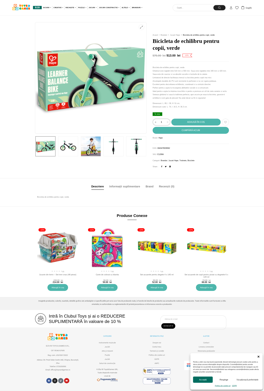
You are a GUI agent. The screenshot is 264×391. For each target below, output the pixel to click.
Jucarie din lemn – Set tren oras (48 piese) (57, 274)
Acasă (155, 35)
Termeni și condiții (157, 351)
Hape (161, 138)
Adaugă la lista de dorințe (225, 122)
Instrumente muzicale (107, 343)
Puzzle (107, 355)
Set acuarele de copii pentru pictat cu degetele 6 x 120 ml (206, 275)
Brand (149, 186)
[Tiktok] (60, 380)
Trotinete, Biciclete (186, 160)
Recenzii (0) (166, 186)
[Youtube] (66, 380)
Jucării (107, 347)
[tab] (97, 187)
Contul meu (156, 347)
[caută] (219, 7)
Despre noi (157, 343)
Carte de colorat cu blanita (107, 274)
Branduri (164, 35)
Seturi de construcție (107, 363)
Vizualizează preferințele (247, 379)
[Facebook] (161, 167)
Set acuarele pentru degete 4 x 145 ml (157, 274)
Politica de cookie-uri (223, 386)
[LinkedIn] (170, 167)
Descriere (97, 186)
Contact (206, 343)
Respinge (224, 379)
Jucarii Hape (175, 35)
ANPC (157, 363)
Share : (155, 167)
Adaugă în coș (196, 122)
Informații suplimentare (124, 186)
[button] (258, 356)
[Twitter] (166, 167)
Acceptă (203, 379)
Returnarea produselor (206, 351)
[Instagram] (54, 380)
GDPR (234, 386)
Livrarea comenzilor (206, 347)
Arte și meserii (107, 351)
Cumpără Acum (191, 130)
